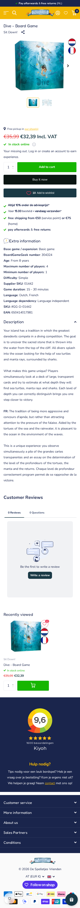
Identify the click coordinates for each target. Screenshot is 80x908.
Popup (34, 144)
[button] (68, 66)
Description (14, 321)
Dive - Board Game (17, 665)
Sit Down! (10, 32)
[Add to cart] (33, 686)
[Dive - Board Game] (26, 636)
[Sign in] (57, 13)
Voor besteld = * (35, 211)
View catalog (6, 13)
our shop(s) (31, 129)
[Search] (14, 13)
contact (50, 783)
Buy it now (40, 179)
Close (40, 802)
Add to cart (47, 167)
